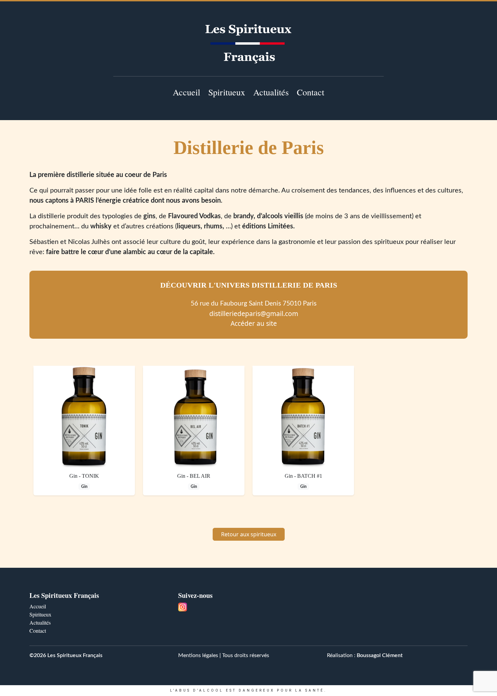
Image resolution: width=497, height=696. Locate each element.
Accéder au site (254, 323)
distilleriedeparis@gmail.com (253, 313)
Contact (310, 92)
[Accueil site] (248, 44)
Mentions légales (198, 655)
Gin (84, 487)
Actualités (271, 92)
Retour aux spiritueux (248, 534)
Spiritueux (226, 92)
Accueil (186, 92)
